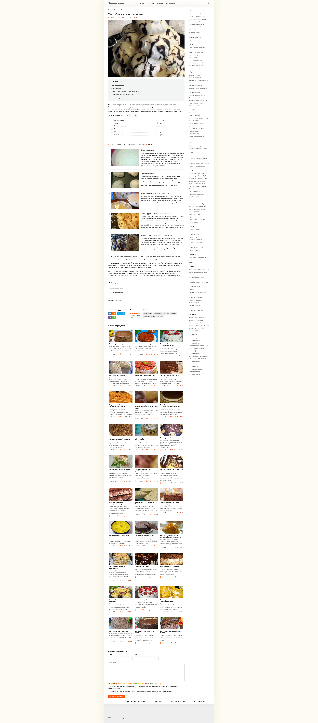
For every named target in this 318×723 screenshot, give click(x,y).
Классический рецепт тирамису (119, 469)
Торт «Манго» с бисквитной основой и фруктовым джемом (170, 536)
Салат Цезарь (202, 19)
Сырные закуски (193, 123)
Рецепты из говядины (195, 158)
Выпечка (193, 314)
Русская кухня (147, 313)
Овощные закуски (194, 131)
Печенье (191, 328)
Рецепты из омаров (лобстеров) (198, 308)
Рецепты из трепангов (195, 300)
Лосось (200, 176)
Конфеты (191, 260)
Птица (192, 143)
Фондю (197, 120)
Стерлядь (197, 186)
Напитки (192, 266)
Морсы (191, 269)
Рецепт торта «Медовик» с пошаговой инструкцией (118, 405)
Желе (194, 257)
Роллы (203, 128)
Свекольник (192, 68)
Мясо (191, 152)
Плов (200, 98)
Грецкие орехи (118, 135)
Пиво (202, 277)
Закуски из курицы (194, 115)
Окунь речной (193, 194)
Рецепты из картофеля (195, 239)
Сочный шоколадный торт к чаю (145, 344)
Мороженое (200, 257)
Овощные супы (200, 68)
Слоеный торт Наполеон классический (117, 567)
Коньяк (207, 269)
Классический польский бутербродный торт (142, 470)
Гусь (201, 146)
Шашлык (191, 156)
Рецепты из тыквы (194, 237)
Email (136, 655)
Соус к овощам (193, 217)
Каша (204, 98)
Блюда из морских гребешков (197, 292)
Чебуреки (191, 325)
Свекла (202, 247)
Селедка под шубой (200, 16)
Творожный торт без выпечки (144, 600)
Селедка (203, 173)
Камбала (191, 186)
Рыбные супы (193, 57)
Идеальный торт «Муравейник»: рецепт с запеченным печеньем (119, 438)
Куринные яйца (119, 120)
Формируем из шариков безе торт (123, 94)
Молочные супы (193, 65)
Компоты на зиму (194, 356)
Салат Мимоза (193, 19)
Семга (190, 191)
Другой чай (200, 269)
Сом (207, 194)
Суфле (190, 257)
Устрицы (191, 289)
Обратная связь (170, 3)
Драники (191, 98)
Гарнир (192, 72)
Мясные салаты (203, 40)
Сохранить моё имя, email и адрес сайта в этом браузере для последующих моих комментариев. (140, 692)
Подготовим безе (118, 85)
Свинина (204, 158)
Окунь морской (193, 178)
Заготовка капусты (194, 343)
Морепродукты (195, 286)
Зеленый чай (192, 280)
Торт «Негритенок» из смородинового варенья (117, 503)
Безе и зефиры (199, 260)
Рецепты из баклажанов (196, 242)
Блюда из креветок (194, 305)
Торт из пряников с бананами (169, 567)
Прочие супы (205, 63)
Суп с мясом (200, 55)
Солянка (195, 47)
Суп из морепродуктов (195, 60)
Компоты (203, 280)
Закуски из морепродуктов (196, 136)
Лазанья (196, 100)
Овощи (192, 226)
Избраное (158, 702)
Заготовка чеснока (194, 361)
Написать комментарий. (115, 288)
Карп (204, 181)
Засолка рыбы (193, 358)
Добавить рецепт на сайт (136, 702)
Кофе (205, 272)
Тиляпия (203, 186)
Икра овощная (204, 345)
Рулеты (197, 330)
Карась (191, 173)
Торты (203, 328)
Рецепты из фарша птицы (196, 148)
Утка (205, 148)
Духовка (166, 313)
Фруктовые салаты (194, 32)
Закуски (192, 110)
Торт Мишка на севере (142, 567)
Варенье (191, 348)
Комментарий (112, 662)
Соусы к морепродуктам (196, 211)
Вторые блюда (195, 92)
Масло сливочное (120, 129)
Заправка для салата (195, 204)
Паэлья (191, 100)
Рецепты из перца (194, 247)
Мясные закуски (193, 113)
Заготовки (193, 335)
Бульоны (201, 65)
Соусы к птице (193, 219)
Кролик (207, 163)
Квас (198, 280)
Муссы (207, 257)
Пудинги (201, 320)
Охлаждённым (158, 313)
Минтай (196, 183)
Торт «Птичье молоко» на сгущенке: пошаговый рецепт (170, 405)
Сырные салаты (193, 40)
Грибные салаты (193, 35)
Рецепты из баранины (195, 161)
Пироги (197, 325)
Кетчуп (191, 209)
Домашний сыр (204, 356)
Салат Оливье (204, 14)
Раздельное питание (149, 316)
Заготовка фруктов (194, 351)
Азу (206, 100)
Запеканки (197, 328)
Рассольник (202, 47)
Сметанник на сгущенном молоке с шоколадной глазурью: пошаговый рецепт (146, 406)
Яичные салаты (204, 27)
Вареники (191, 105)
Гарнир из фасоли (194, 88)
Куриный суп (198, 50)
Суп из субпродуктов (195, 63)
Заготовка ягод (193, 366)
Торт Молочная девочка (117, 375)
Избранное (160, 3)
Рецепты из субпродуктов (196, 163)
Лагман (201, 100)
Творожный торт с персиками (119, 535)
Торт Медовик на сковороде (118, 631)
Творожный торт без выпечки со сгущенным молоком (171, 344)
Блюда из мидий (193, 295)
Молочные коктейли (194, 277)
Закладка (114, 283)
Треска (204, 183)
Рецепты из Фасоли (194, 245)
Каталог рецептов (178, 702)
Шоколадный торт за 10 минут (170, 502)
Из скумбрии (201, 194)
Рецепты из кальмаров (195, 297)
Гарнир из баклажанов (195, 85)
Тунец (195, 173)
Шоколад (117, 132)
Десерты (193, 254)
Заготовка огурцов (194, 338)
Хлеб (197, 320)
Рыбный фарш (193, 176)
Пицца (197, 317)
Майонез (191, 206)
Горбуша (205, 176)
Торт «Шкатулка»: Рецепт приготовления (143, 438)
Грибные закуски (194, 126)
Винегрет (191, 16)
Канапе (201, 123)
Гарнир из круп (204, 88)
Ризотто (201, 103)
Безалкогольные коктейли (196, 275)
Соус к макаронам (204, 217)
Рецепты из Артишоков (195, 232)
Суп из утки (200, 52)
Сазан (195, 189)
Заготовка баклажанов (195, 369)
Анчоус (200, 181)
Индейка (191, 146)
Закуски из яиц (203, 118)
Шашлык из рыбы (203, 189)
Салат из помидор (194, 14)
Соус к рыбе (192, 214)
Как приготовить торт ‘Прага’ (169, 375)
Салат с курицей (193, 22)
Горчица (203, 209)
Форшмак (191, 120)
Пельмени (197, 95)
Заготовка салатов (194, 374)
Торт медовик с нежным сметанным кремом (168, 600)
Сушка (202, 348)
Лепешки (191, 323)
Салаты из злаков (194, 27)
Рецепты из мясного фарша (197, 166)
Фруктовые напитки (194, 282)
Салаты (192, 11)
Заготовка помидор (194, 340)
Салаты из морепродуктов (196, 24)
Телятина (197, 156)
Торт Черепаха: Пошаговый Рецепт (171, 438)
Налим (191, 189)
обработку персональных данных (155, 686)
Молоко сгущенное (120, 126)
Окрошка (191, 50)
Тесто (201, 325)
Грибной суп (192, 52)
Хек (200, 183)
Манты (203, 95)
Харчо (204, 50)
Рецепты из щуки (194, 196)
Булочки (206, 325)
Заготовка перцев (194, 353)
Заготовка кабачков (194, 371)
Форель (191, 183)
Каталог (142, 3)
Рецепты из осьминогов (196, 310)
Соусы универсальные (201, 206)
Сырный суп (192, 55)
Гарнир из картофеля (195, 77)
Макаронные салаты (195, 37)
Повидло (197, 348)
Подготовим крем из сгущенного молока (125, 91)
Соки (195, 269)
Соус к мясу (201, 219)
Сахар (116, 123)
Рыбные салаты (193, 29)
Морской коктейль (194, 302)
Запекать (173, 313)
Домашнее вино (198, 272)
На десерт (160, 316)
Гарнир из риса (193, 80)
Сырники (191, 330)
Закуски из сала (193, 139)
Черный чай (204, 282)
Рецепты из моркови (195, 229)
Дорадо (191, 181)
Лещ (199, 173)
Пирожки (191, 317)
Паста (196, 98)
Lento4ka (111, 300)
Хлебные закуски (194, 133)
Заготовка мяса (202, 358)
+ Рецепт (151, 3)
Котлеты (191, 95)
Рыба (191, 170)
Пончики (201, 317)
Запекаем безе (117, 88)
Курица (197, 146)
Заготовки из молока (195, 364)
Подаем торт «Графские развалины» (124, 98)
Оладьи (197, 323)
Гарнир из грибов (203, 80)
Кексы (201, 323)
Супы (191, 44)
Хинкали (195, 103)
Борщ (190, 47)
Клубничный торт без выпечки (145, 375)
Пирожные (192, 320)
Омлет (190, 103)
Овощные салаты (204, 22)
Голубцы (197, 105)
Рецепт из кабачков (194, 250)
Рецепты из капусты (194, 234)
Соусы (192, 201)
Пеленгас (201, 178)
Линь (206, 178)
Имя (110, 655)
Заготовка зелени (194, 345)
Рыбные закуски (193, 118)
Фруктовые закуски (194, 128)
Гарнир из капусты (194, 83)
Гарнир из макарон (194, 75)
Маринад (204, 204)
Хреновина (197, 209)
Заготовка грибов (194, 377)
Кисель (191, 272)
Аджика (199, 214)
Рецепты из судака (198, 191)
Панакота (191, 262)
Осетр (196, 181)
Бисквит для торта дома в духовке (120, 344)
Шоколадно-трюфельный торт (145, 535)
